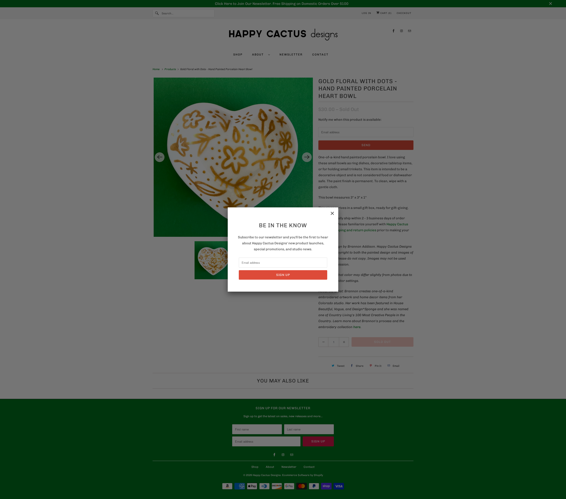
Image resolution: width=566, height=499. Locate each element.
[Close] (332, 213)
